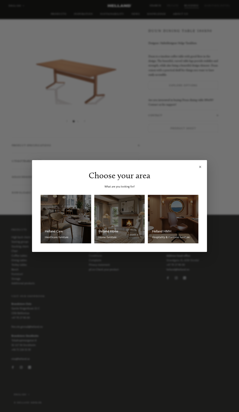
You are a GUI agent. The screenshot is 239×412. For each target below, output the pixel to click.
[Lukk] (200, 167)
